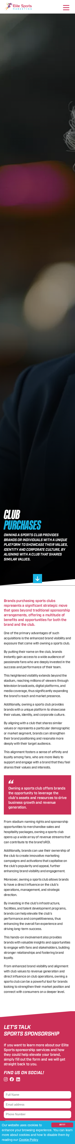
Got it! (62, 1125)
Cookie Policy (28, 1139)
